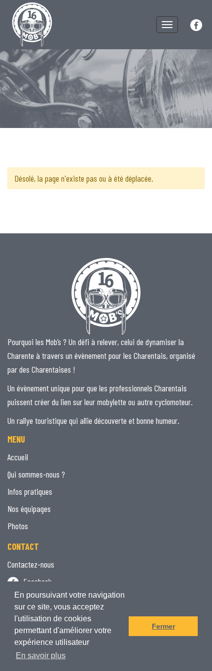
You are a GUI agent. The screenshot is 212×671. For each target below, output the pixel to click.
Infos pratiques (29, 491)
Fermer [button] (163, 626)
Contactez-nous (30, 564)
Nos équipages (29, 508)
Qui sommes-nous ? (36, 474)
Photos (17, 525)
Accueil (17, 456)
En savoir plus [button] (41, 655)
